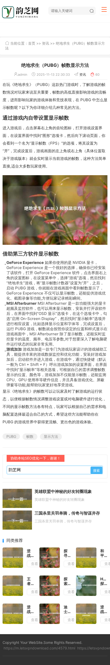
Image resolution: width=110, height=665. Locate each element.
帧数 (30, 436)
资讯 (45, 43)
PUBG (11, 436)
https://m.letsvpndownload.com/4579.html (39, 648)
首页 (31, 43)
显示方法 (51, 436)
